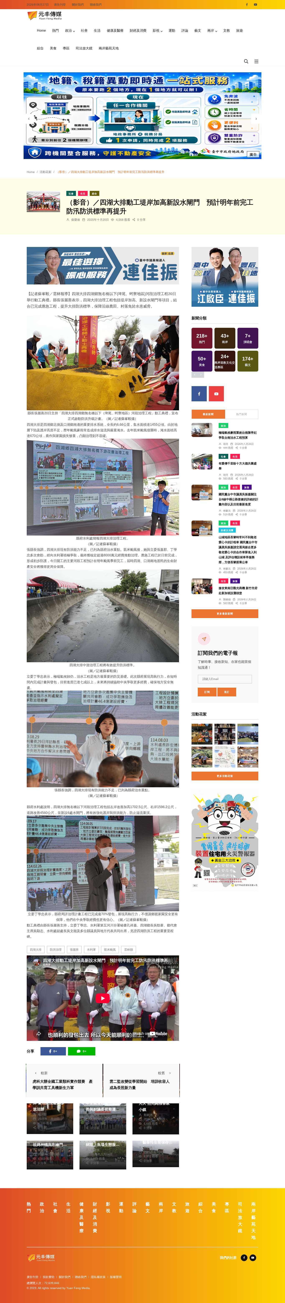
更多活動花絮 (225, 776)
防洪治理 (56, 949)
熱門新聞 (241, 414)
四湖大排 (36, 949)
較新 (44, 1073)
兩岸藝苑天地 (109, 48)
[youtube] (255, 4)
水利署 (91, 949)
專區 (66, 48)
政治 (68, 30)
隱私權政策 (98, 1277)
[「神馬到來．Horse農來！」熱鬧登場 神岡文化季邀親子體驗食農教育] (247, 734)
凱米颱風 (110, 949)
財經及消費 (138, 30)
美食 (53, 48)
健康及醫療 (115, 30)
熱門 (55, 30)
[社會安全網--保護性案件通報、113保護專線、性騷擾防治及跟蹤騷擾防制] (224, 757)
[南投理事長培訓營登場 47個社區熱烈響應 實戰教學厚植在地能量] (247, 757)
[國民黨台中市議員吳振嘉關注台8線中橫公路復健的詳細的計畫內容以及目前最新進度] (202, 492)
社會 (84, 30)
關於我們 (78, 4)
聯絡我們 (96, 4)
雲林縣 (128, 949)
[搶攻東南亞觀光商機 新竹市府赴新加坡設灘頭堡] (202, 586)
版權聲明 (116, 1277)
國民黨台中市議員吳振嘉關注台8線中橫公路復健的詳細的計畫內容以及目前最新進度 (238, 499)
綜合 (40, 48)
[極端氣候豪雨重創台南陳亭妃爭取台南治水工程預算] (202, 430)
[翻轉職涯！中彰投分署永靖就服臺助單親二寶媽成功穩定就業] (202, 734)
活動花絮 (45, 172)
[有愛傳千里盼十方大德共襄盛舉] (202, 461)
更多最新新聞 (225, 613)
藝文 (197, 30)
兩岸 (210, 30)
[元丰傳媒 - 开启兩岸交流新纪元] (44, 15)
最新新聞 (208, 414)
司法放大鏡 (84, 48)
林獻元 (227, 510)
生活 (97, 30)
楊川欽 (42, 1114)
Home (41, 30)
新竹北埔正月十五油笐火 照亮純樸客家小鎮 (156, 1103)
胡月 (225, 444)
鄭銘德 (148, 1114)
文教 (226, 30)
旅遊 (239, 30)
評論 (185, 30)
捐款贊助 (48, 1277)
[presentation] (29, 119)
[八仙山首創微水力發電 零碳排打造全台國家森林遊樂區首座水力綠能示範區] (202, 757)
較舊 (161, 1073)
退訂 (227, 692)
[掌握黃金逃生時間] (225, 839)
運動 (172, 30)
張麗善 (74, 949)
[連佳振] (103, 265)
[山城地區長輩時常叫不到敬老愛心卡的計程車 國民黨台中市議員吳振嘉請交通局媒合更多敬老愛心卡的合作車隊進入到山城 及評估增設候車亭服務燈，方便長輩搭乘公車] (202, 528)
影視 (156, 30)
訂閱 (207, 692)
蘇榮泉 (75, 219)
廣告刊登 (60, 4)
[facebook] (247, 4)
